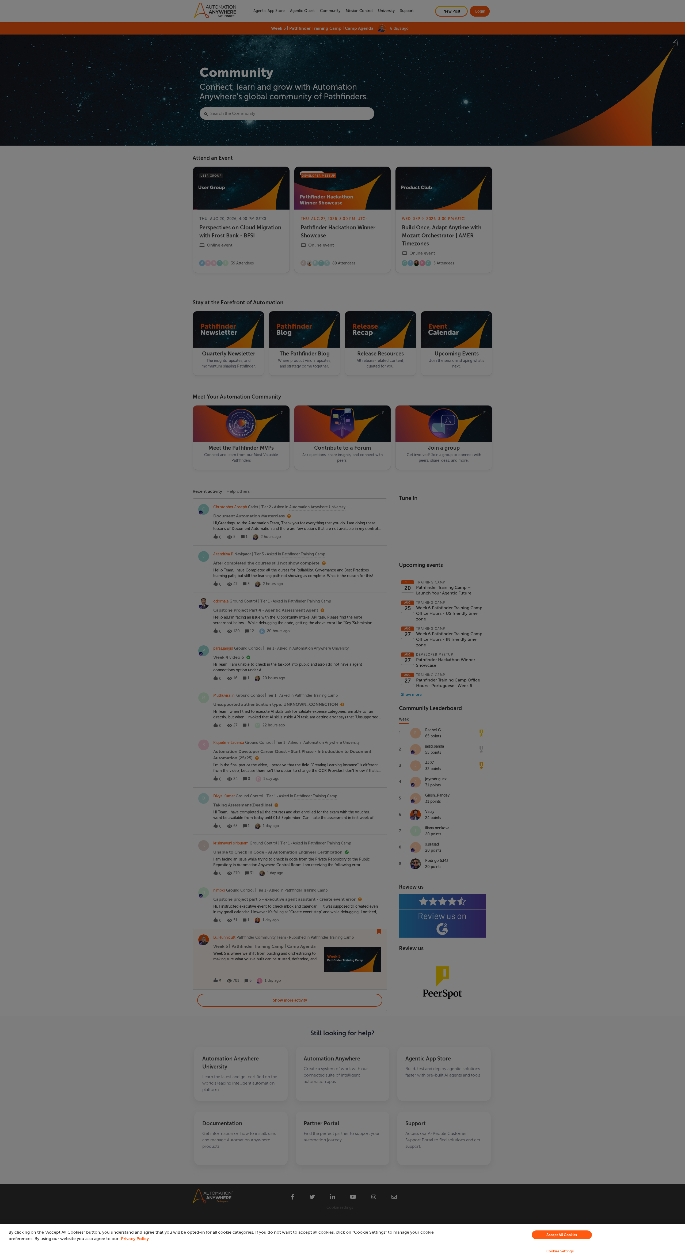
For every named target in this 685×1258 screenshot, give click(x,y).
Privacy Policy (135, 1238)
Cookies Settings (560, 1251)
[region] (342, 1241)
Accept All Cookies (561, 1235)
